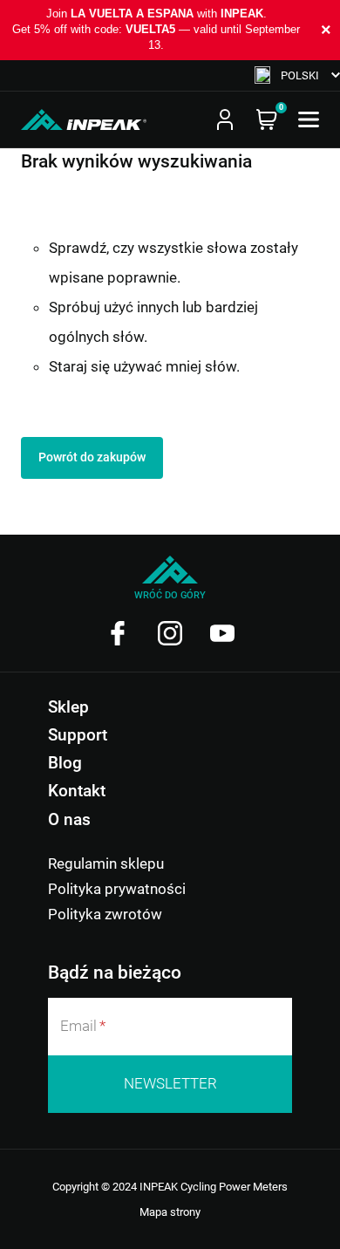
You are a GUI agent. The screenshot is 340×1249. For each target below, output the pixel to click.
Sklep (68, 707)
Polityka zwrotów (105, 914)
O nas (69, 819)
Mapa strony (170, 1211)
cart (266, 119)
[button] (297, 75)
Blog (65, 763)
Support (77, 735)
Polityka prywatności (117, 889)
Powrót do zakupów (92, 457)
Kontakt (76, 791)
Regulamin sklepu (106, 863)
